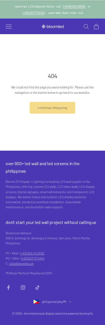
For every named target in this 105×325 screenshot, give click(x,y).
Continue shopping (52, 107)
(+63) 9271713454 (34, 13)
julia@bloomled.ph (21, 263)
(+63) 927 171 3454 (33, 258)
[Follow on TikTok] (37, 287)
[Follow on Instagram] (23, 287)
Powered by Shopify (80, 313)
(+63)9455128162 (74, 6)
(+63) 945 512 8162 (32, 253)
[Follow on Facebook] (8, 287)
